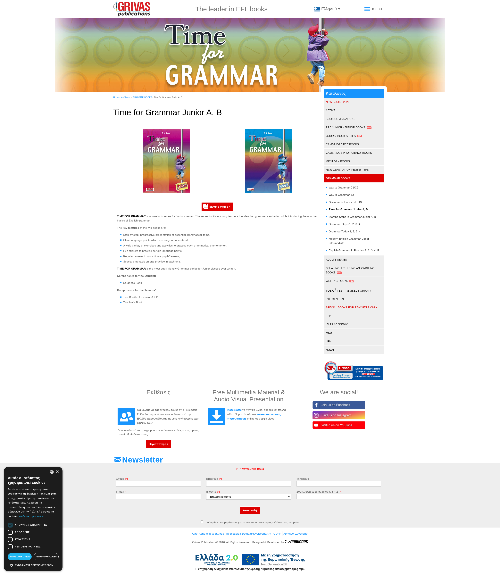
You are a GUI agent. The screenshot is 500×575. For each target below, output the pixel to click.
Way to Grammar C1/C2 (343, 187)
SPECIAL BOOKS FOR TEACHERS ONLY (351, 307)
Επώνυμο (212, 478)
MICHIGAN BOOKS (338, 161)
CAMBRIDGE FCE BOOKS (342, 144)
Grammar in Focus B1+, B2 (345, 202)
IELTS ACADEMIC (337, 324)
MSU (329, 332)
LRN (328, 341)
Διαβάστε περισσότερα (31, 516)
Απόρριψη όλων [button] (46, 556)
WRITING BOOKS (337, 280)
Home (116, 97)
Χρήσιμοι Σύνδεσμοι (295, 533)
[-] (166, 191)
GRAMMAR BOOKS (142, 97)
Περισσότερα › (158, 444)
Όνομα (120, 478)
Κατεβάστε (234, 409)
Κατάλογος (126, 97)
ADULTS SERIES (336, 259)
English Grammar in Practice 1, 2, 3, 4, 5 (354, 250)
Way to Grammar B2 (341, 194)
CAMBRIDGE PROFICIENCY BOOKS (349, 152)
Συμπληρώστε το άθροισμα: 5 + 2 (317, 491)
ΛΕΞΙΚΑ (330, 110)
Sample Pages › (219, 206)
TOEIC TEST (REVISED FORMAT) (348, 290)
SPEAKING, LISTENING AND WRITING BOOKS (350, 270)
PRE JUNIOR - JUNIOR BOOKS (345, 127)
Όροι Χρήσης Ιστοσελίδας (208, 533)
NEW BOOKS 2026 (337, 102)
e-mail (120, 491)
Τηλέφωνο (302, 478)
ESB (328, 316)
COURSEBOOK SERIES (341, 136)
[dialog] (33, 519)
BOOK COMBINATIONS (340, 119)
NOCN (330, 349)
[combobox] (52, 472)
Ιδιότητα (211, 491)
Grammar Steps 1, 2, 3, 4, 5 (346, 224)
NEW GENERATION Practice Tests (347, 169)
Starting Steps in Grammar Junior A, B (352, 216)
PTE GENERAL (335, 299)
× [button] (57, 471)
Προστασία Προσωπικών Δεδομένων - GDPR (253, 533)
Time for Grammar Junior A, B (348, 209)
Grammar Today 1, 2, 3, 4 (345, 231)
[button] (33, 565)
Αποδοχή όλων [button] (19, 556)
